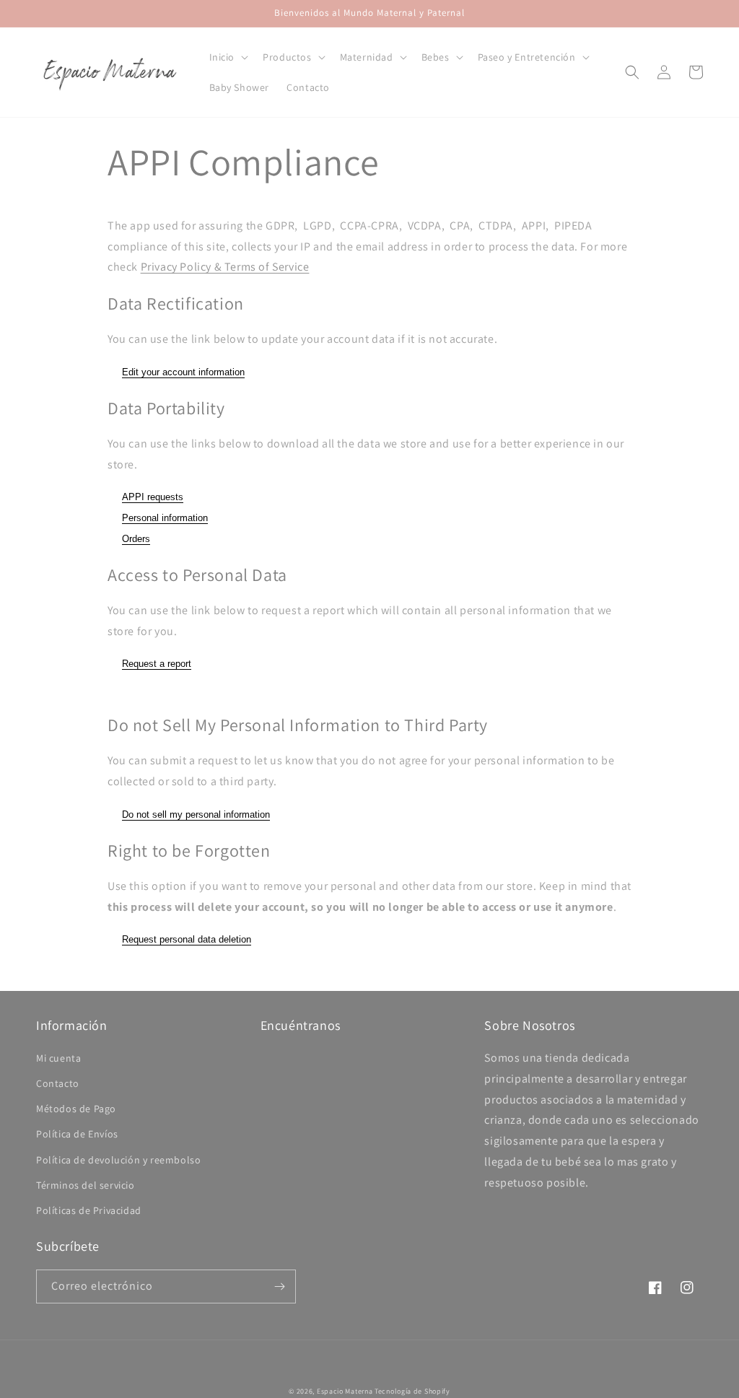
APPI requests (152, 497)
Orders (136, 538)
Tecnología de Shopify (412, 1391)
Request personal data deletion (186, 939)
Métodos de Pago (76, 1108)
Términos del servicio (85, 1185)
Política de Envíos (77, 1133)
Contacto (57, 1083)
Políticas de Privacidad (88, 1210)
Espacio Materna (345, 1391)
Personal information (165, 517)
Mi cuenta (58, 1058)
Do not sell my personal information (196, 814)
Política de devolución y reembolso (118, 1159)
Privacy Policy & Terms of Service (225, 266)
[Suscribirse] (279, 1286)
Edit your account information (183, 372)
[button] (228, 57)
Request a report (156, 663)
